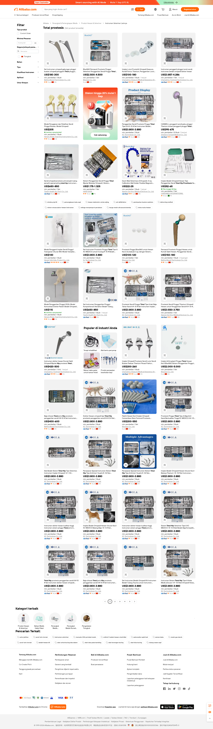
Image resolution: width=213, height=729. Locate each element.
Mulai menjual (168, 664)
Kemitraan (167, 678)
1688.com (81, 718)
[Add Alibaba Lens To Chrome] (58, 706)
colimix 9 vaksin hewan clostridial (114, 637)
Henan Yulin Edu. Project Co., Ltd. (56, 260)
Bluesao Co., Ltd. (89, 80)
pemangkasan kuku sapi (72, 202)
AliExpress (71, 718)
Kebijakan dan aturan (63, 683)
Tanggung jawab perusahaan (30, 669)
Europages (142, 718)
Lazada (106, 718)
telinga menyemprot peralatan (91, 207)
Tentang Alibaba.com (27, 655)
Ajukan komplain (133, 669)
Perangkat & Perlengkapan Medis (65, 23)
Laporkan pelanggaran (135, 685)
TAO (125, 718)
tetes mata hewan (144, 207)
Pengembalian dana (134, 674)
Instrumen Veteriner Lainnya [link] (116, 23)
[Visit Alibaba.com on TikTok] (189, 688)
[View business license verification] (129, 725)
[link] (210, 705)
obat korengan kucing (115, 642)
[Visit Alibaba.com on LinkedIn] (169, 688)
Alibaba (46, 23)
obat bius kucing (136, 642)
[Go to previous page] (105, 601)
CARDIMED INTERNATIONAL (172, 193)
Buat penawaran (97, 664)
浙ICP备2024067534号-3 (169, 725)
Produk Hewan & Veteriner (91, 23)
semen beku (159, 637)
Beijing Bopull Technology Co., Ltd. (57, 80)
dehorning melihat (166, 202)
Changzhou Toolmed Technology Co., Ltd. (177, 80)
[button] (132, 9)
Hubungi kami (132, 664)
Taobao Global (116, 718)
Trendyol (132, 718)
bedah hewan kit (44, 642)
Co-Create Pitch (25, 664)
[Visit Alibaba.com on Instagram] (179, 688)
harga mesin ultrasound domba (120, 207)
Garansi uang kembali (63, 664)
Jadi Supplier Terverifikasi (172, 674)
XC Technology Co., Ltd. (131, 135)
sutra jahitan (24, 637)
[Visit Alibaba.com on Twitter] (174, 688)
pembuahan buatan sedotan (143, 202)
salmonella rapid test (140, 637)
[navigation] (28, 313)
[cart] (163, 10)
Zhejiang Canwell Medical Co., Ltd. (174, 135)
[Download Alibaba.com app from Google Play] (185, 706)
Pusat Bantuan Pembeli (136, 660)
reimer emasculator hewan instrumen (60, 207)
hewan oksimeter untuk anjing (98, 202)
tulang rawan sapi (155, 642)
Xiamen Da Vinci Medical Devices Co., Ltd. (138, 191)
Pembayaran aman (62, 660)
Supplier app (110, 707)
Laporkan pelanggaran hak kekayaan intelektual (141, 679)
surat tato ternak (42, 637)
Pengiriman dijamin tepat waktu (67, 669)
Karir (20, 674)
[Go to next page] (134, 601)
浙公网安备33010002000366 (146, 725)
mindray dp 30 (52, 202)
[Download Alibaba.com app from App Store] (167, 706)
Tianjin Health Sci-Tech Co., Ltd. (56, 191)
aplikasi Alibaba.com (149, 707)
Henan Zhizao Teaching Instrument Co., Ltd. (60, 137)
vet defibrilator (121, 202)
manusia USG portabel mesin (86, 637)
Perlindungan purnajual (63, 674)
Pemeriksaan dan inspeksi (65, 678)
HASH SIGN (87, 191)
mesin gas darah (176, 637)
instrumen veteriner (62, 637)
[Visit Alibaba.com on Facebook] (164, 688)
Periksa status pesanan (172, 669)
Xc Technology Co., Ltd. (92, 260)
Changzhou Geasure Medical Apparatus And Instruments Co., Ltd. (139, 80)
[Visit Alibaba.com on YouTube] (184, 688)
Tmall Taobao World (94, 718)
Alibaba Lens (33, 707)
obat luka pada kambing (93, 642)
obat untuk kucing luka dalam (67, 642)
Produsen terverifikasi (99, 660)
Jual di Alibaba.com (170, 660)
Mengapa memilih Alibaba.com (30, 660)
